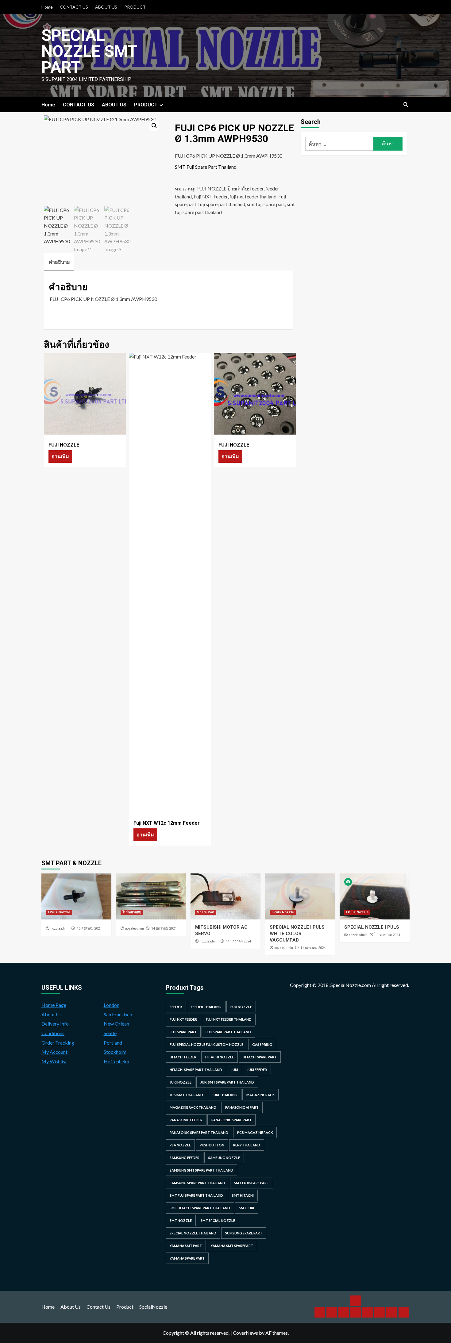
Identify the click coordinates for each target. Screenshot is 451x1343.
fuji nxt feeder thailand (252, 196)
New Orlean (116, 1023)
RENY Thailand (246, 1145)
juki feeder (257, 1070)
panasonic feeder (186, 1120)
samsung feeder (184, 1158)
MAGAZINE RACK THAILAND (193, 1107)
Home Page (53, 1005)
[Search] (406, 104)
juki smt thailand (186, 1095)
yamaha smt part (186, 1246)
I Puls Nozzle (59, 912)
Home (47, 7)
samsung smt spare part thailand (201, 1170)
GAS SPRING (262, 1044)
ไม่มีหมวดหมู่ (131, 912)
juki (234, 1070)
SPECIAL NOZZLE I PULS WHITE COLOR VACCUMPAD (297, 933)
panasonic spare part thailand (199, 1132)
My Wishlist (54, 1061)
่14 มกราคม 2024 (163, 929)
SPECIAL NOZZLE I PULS (371, 927)
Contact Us (98, 1307)
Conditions (52, 1033)
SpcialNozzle (153, 1307)
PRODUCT (135, 7)
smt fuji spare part (266, 204)
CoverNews (245, 1333)
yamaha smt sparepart (232, 1246)
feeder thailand (206, 1007)
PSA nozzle (180, 1145)
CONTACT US (74, 7)
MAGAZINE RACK (260, 1095)
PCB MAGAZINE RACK (255, 1132)
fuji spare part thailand (221, 204)
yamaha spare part (187, 1258)
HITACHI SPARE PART (260, 1057)
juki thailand (224, 1095)
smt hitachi (243, 1195)
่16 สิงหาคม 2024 (89, 929)
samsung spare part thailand (197, 1183)
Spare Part (205, 912)
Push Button (212, 1145)
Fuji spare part (183, 1032)
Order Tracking (57, 1043)
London (111, 1005)
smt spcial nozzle (218, 1220)
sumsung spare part (243, 1233)
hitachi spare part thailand (196, 1070)
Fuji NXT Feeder (211, 196)
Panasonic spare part (231, 1120)
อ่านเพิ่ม (60, 456)
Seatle (110, 1033)
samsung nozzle (224, 1158)
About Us (51, 1014)
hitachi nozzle (219, 1057)
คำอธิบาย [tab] (59, 262)
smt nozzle (181, 1220)
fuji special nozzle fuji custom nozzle (206, 1044)
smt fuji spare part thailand (196, 1195)
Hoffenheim (116, 1061)
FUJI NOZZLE (211, 188)
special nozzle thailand (193, 1233)
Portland (113, 1043)
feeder (257, 188)
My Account (54, 1052)
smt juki (246, 1208)
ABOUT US (106, 7)
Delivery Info (55, 1023)
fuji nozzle (241, 1007)
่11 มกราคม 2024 (238, 941)
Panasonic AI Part (242, 1107)
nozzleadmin (60, 928)
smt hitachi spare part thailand (200, 1208)
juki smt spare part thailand (227, 1082)
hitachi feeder (183, 1057)
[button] (154, 125)
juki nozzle (180, 1082)
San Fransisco (118, 1014)
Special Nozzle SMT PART (89, 51)
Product (124, 1307)
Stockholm (115, 1052)
